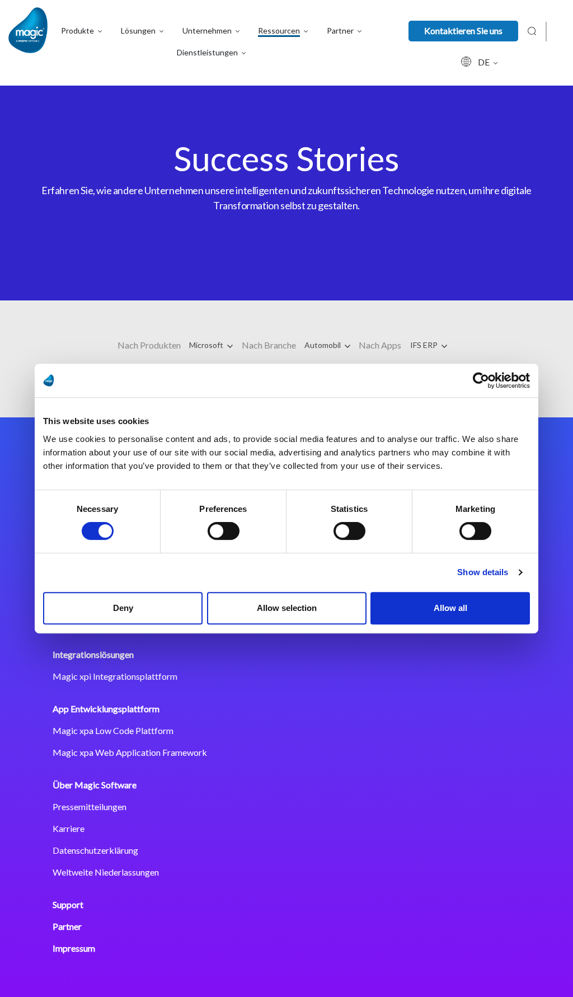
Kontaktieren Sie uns (463, 30)
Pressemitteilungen (89, 806)
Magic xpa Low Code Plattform (113, 730)
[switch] (223, 531)
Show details (482, 572)
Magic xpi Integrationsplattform (115, 676)
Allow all (450, 608)
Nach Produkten (149, 345)
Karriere (68, 828)
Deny (123, 608)
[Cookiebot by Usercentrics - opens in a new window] (481, 380)
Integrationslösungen (93, 654)
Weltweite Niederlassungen (106, 872)
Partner (67, 926)
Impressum (74, 948)
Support (68, 904)
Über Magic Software (95, 784)
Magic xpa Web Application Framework (130, 752)
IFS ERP (424, 345)
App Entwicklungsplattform (106, 708)
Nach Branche (269, 345)
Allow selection (287, 608)
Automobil (323, 345)
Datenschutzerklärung (95, 850)
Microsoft (207, 345)
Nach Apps (380, 345)
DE (484, 62)
